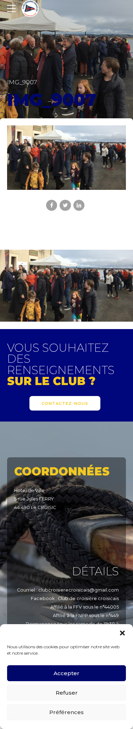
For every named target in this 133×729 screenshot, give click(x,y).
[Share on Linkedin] (78, 205)
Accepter (66, 673)
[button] (122, 633)
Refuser (67, 692)
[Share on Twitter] (65, 205)
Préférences (66, 712)
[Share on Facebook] (51, 205)
